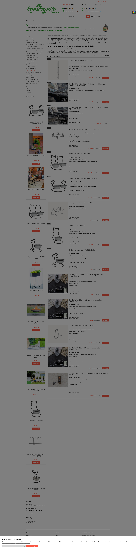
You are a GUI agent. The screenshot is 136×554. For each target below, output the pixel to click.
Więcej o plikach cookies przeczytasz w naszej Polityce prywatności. (16, 543)
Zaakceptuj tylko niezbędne (9, 546)
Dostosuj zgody (21, 546)
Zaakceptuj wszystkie (32, 546)
